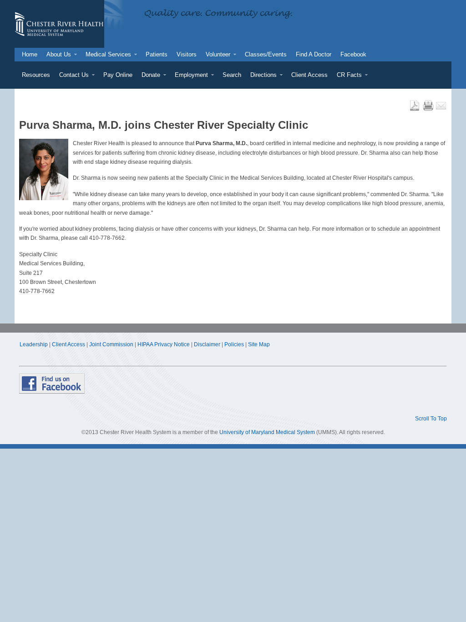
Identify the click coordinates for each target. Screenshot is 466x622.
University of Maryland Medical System (267, 432)
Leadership (34, 344)
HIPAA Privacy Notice (163, 344)
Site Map (259, 344)
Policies (234, 344)
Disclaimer (207, 344)
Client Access (68, 344)
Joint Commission (111, 344)
